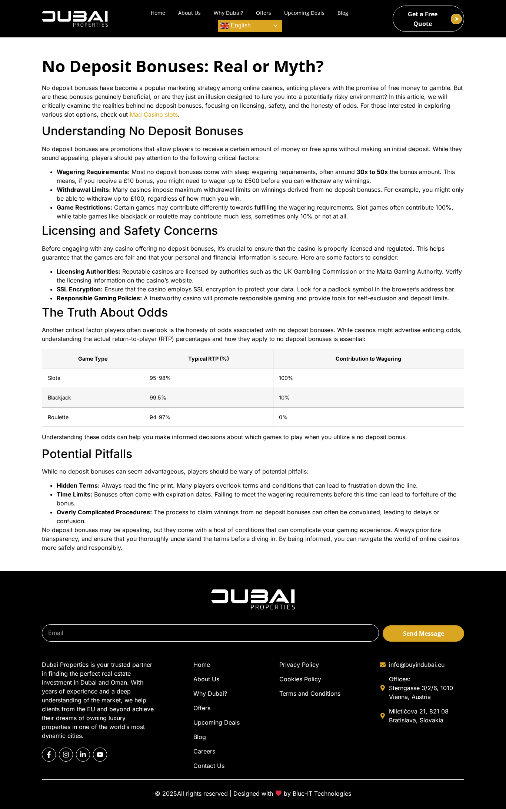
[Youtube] (100, 755)
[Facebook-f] (49, 755)
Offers (263, 12)
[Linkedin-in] (83, 755)
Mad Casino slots (154, 114)
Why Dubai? (228, 12)
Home (158, 12)
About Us (189, 12)
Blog (342, 12)
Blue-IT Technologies (322, 793)
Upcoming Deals (304, 12)
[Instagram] (66, 755)
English (240, 25)
